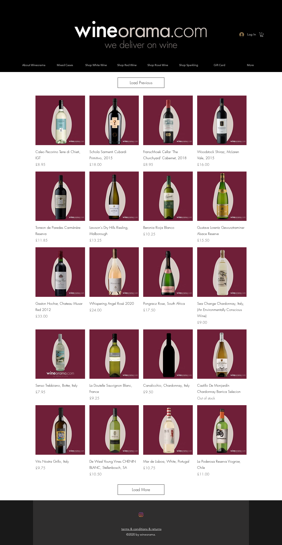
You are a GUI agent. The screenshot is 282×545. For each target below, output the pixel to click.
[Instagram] (141, 514)
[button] (261, 34)
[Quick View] (60, 120)
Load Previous (141, 82)
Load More (141, 489)
